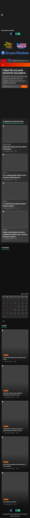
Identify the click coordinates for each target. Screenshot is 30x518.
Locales (6, 390)
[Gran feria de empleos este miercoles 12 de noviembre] (15, 453)
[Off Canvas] (2, 15)
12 (11, 306)
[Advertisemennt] (15, 53)
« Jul (3, 321)
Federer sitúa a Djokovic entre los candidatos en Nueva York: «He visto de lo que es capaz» (15, 234)
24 (3, 313)
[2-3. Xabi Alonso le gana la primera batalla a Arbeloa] (15, 190)
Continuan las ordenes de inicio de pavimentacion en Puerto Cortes (13, 429)
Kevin (16, 151)
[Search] (27, 64)
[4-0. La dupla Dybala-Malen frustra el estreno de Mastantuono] (15, 162)
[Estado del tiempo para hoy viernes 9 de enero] (15, 347)
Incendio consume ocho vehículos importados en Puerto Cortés (12, 394)
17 (3, 310)
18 (7, 310)
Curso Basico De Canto (9, 502)
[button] (2, 65)
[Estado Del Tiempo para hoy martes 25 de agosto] (15, 133)
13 (15, 306)
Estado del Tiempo (7, 144)
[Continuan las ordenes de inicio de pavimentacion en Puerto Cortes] (15, 418)
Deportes (5, 172)
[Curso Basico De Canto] (15, 489)
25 (7, 313)
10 (3, 306)
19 (11, 310)
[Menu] (2, 65)
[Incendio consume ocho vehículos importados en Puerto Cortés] (15, 382)
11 (7, 306)
